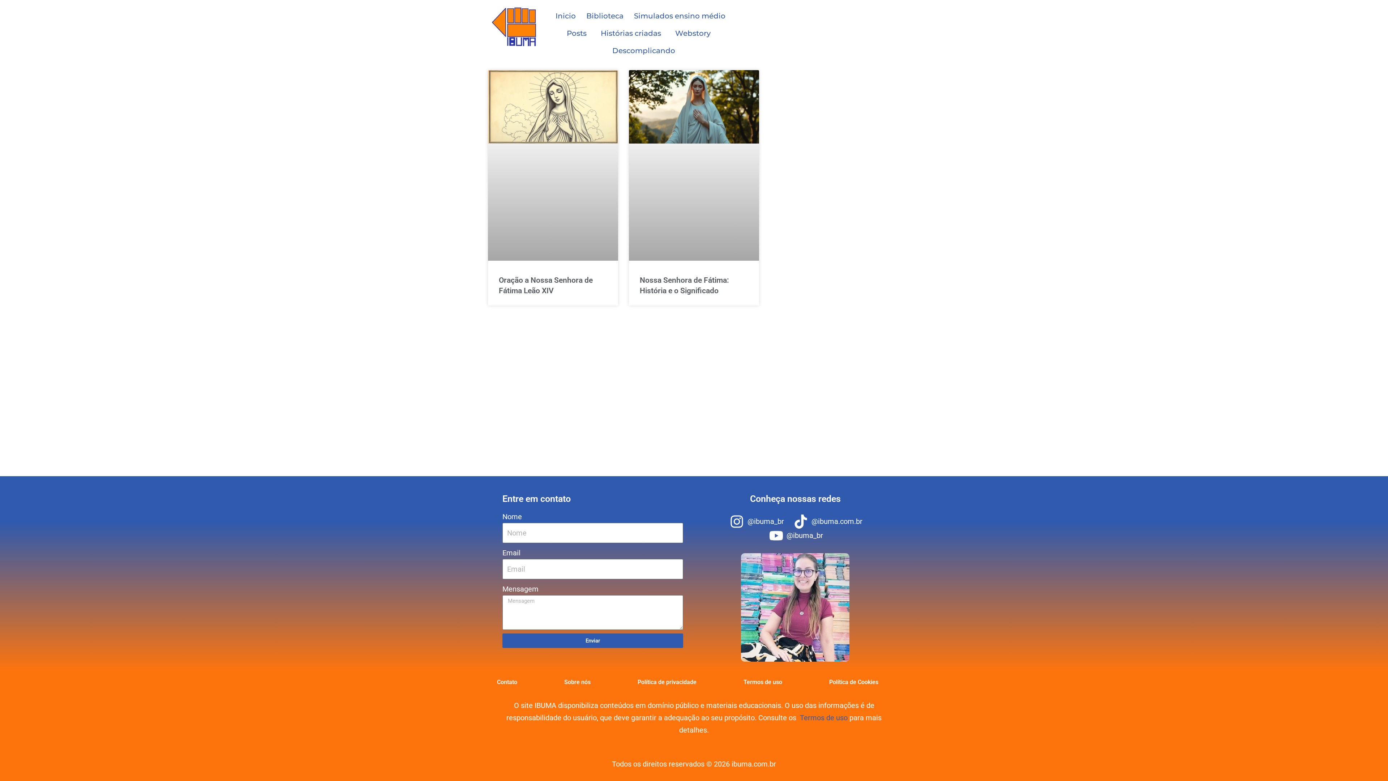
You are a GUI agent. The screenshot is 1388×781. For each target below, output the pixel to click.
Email (511, 553)
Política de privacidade (667, 682)
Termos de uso (763, 682)
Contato (507, 682)
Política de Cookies (853, 682)
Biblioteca (605, 16)
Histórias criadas (631, 33)
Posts (577, 33)
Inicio (566, 16)
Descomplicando (643, 50)
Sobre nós (577, 682)
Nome (512, 516)
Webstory (693, 33)
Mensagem (520, 589)
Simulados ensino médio (679, 16)
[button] (578, 33)
